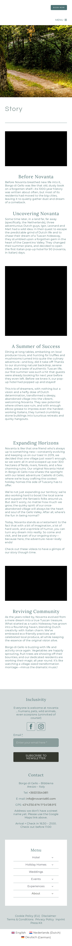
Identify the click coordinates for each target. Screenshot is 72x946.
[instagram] (41, 726)
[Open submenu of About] (52, 893)
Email (18, 735)
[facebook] (31, 726)
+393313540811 (38, 792)
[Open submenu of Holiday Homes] (52, 864)
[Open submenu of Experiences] (52, 886)
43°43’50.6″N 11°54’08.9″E (39, 804)
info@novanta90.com (41, 798)
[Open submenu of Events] (52, 879)
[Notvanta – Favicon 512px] (23, 3)
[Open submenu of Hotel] (52, 857)
